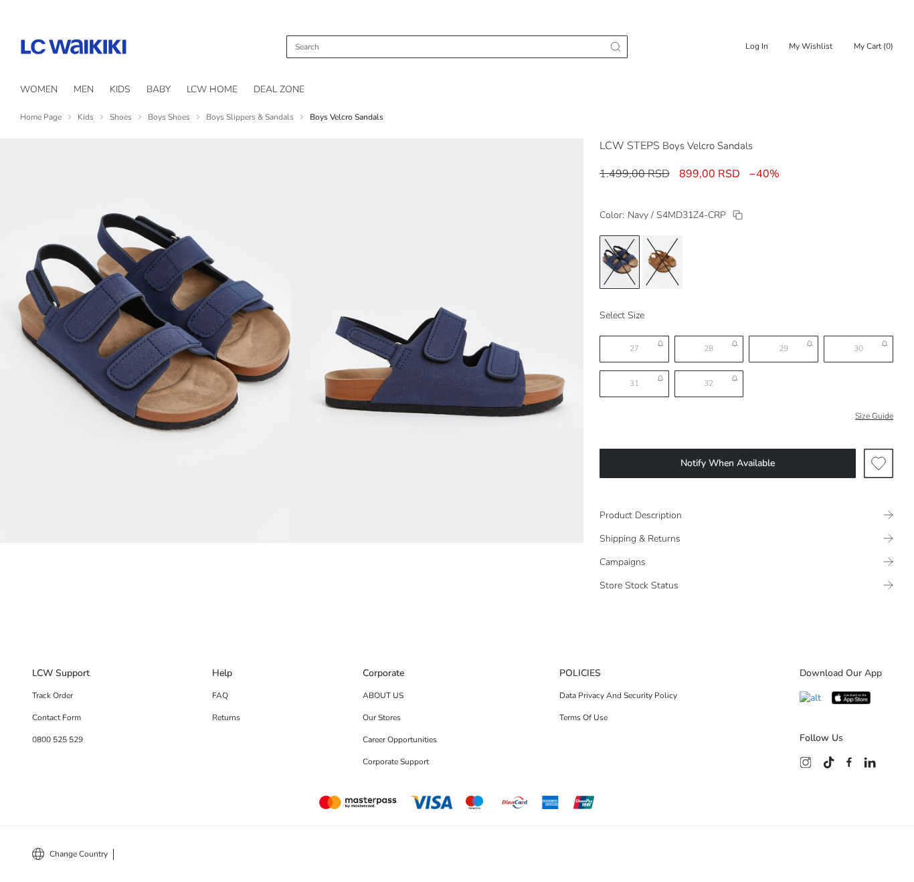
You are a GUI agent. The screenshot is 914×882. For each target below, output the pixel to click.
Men (84, 89)
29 (783, 348)
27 (634, 348)
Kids (86, 117)
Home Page (41, 117)
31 (634, 383)
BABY (159, 89)
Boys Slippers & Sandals (250, 117)
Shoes (121, 117)
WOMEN (39, 89)
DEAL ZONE (279, 89)
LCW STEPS (630, 145)
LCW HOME (212, 89)
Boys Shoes (169, 117)
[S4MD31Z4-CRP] (737, 215)
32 (708, 383)
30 (858, 348)
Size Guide (874, 416)
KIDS (120, 89)
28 (708, 348)
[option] (620, 262)
